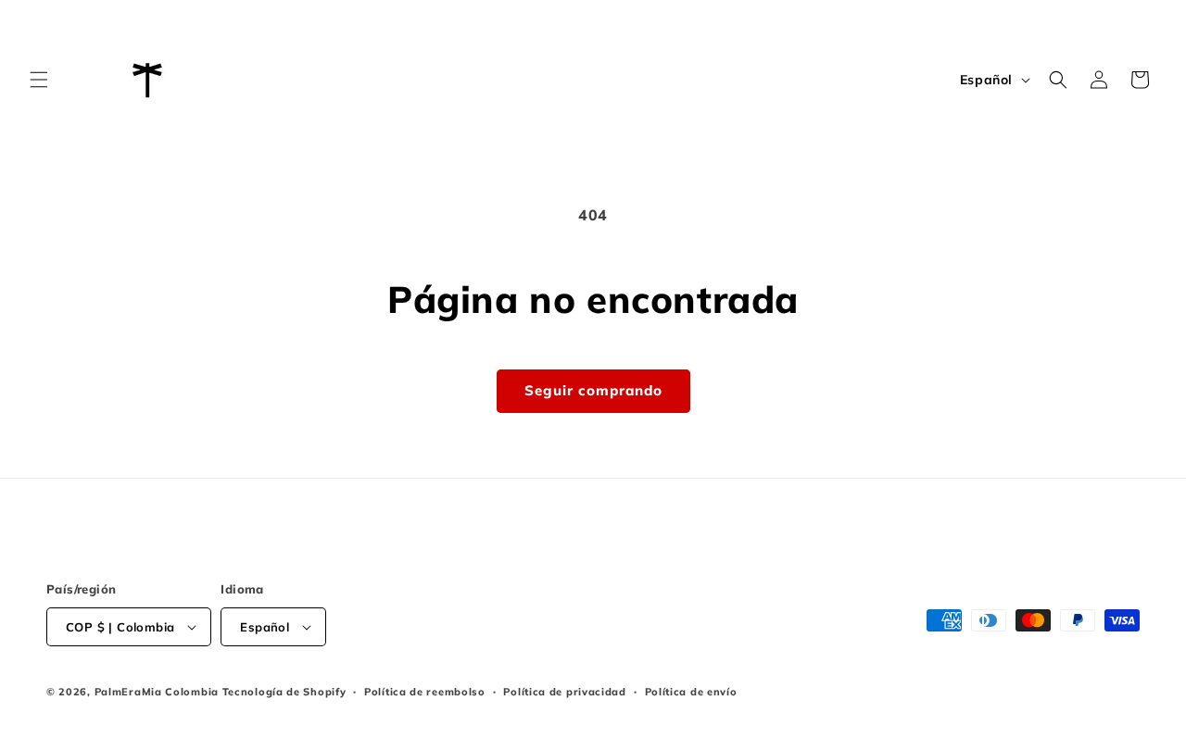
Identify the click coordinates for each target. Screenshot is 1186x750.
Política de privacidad (564, 691)
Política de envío (691, 691)
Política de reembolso (425, 691)
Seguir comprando (593, 390)
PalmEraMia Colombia (157, 691)
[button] (39, 79)
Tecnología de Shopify (284, 691)
